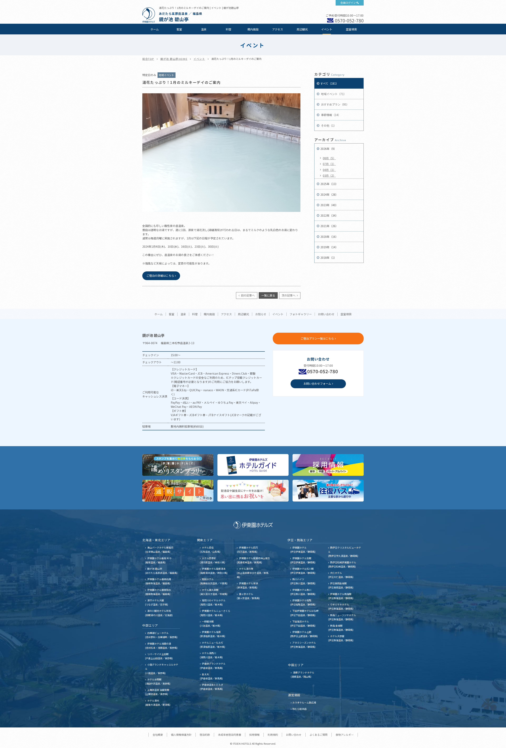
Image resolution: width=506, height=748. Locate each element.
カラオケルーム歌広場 (304, 702)
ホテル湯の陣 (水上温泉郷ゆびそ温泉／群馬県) (252, 573)
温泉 (204, 29)
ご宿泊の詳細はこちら (160, 276)
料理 (228, 29)
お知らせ (260, 314)
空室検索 (351, 29)
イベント (326, 29)
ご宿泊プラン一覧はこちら (317, 338)
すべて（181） (329, 83)
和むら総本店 (299, 708)
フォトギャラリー (301, 314)
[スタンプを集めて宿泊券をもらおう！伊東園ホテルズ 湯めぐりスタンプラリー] (177, 465)
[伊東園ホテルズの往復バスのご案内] (328, 491)
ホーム (154, 29)
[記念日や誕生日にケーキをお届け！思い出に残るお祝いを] (253, 491)
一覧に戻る (268, 295)
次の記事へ (289, 295)
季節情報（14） (330, 115)
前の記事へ (247, 295)
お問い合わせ (326, 314)
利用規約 (273, 735)
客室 (179, 29)
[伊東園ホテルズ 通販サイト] (177, 491)
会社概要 (158, 735)
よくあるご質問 (319, 735)
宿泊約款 (205, 735)
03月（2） (329, 176)
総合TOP (148, 59)
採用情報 (254, 735)
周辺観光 (302, 29)
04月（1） (329, 170)
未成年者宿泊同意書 (229, 735)
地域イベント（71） (333, 94)
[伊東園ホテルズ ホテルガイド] (253, 465)
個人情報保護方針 (181, 735)
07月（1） (329, 164)
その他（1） (328, 126)
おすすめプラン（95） (334, 104)
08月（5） (329, 158)
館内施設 (253, 29)
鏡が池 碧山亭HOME (173, 59)
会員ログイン (348, 3)
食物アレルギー (345, 735)
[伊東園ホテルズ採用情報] (328, 465)
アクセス (277, 29)
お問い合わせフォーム (317, 383)
